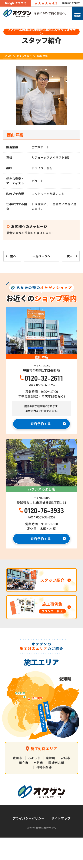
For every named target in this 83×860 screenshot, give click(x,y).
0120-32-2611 (44, 377)
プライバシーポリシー (28, 818)
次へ (70, 256)
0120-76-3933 (44, 510)
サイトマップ (60, 818)
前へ (13, 256)
